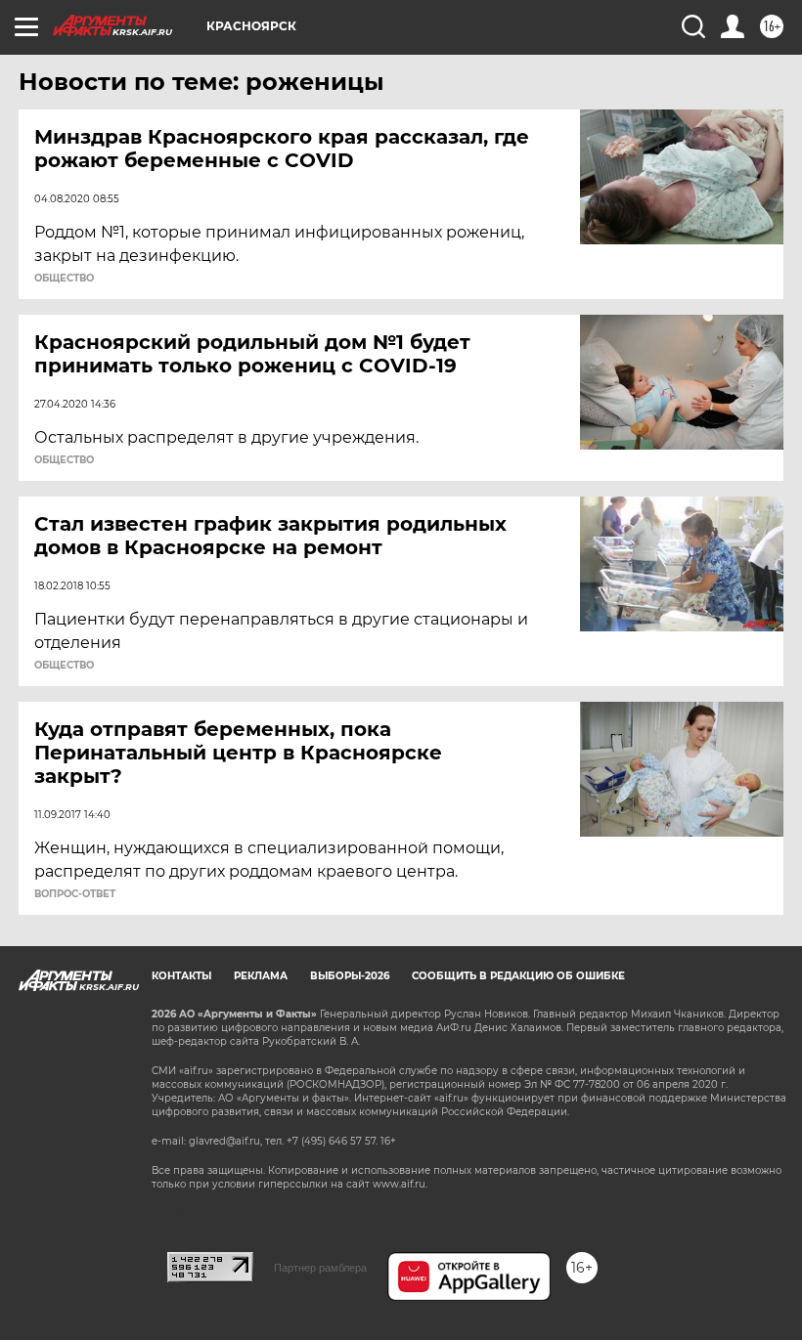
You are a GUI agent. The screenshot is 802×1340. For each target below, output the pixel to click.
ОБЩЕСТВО (64, 278)
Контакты (181, 976)
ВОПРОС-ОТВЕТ (74, 894)
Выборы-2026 (349, 976)
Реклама (261, 976)
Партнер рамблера (320, 1268)
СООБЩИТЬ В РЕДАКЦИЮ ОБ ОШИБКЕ (518, 976)
